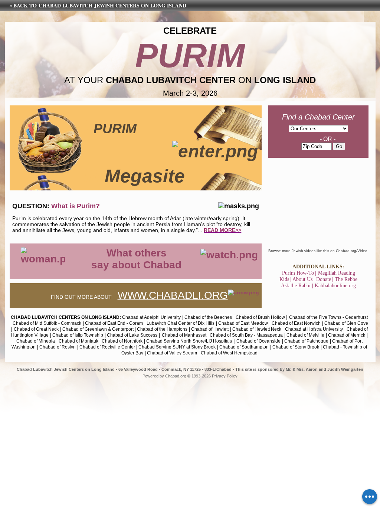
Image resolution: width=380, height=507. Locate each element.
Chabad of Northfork (122, 341)
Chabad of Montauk (78, 341)
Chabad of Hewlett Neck (256, 329)
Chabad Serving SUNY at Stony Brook (177, 347)
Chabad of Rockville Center (107, 347)
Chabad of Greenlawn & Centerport (98, 329)
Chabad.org (175, 376)
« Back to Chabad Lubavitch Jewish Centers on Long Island (97, 5)
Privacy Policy (225, 376)
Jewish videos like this (310, 251)
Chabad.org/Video (351, 251)
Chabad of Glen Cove (346, 323)
